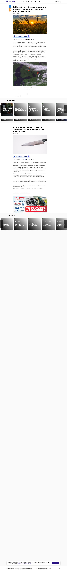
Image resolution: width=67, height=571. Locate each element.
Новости (22, 1)
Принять (55, 562)
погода (16, 94)
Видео (27, 1)
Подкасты (33, 1)
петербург (23, 94)
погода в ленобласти (33, 94)
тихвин (16, 192)
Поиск (58, 1)
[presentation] (1, 109)
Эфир (39, 1)
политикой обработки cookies (24, 563)
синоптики (17, 96)
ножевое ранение (24, 192)
